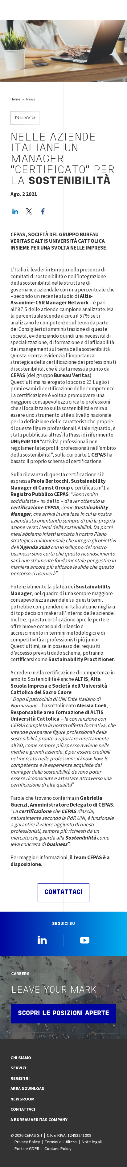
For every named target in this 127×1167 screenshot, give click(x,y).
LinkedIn (15, 211)
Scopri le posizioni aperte (63, 1013)
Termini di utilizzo (61, 1142)
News (30, 99)
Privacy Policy (27, 1142)
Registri (20, 1078)
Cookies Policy (58, 1148)
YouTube (84, 940)
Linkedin (42, 940)
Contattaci (22, 1109)
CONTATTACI (63, 892)
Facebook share (42, 211)
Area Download (27, 1088)
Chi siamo (20, 1057)
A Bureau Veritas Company (39, 1119)
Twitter (29, 211)
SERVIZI (18, 1068)
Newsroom (22, 1099)
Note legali (92, 1142)
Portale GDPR (26, 1148)
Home (15, 99)
